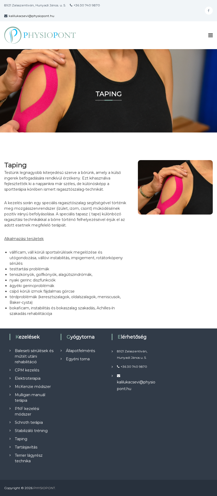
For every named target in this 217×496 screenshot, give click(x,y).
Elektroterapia (27, 378)
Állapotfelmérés (80, 350)
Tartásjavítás (26, 447)
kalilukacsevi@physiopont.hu (31, 16)
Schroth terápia (29, 422)
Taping (21, 439)
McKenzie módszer (33, 386)
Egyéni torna (78, 359)
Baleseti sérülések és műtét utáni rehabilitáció (34, 356)
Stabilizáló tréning (31, 430)
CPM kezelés (27, 370)
